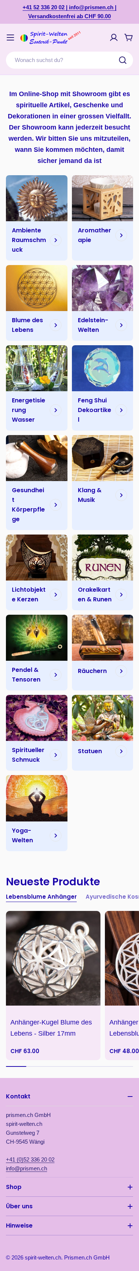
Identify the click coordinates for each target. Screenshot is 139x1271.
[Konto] (113, 37)
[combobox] (69, 60)
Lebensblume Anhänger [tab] (41, 897)
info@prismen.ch (26, 1168)
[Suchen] (122, 60)
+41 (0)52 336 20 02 (30, 1159)
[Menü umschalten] (10, 37)
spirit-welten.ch (43, 1257)
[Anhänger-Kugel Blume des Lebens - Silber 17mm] (53, 958)
